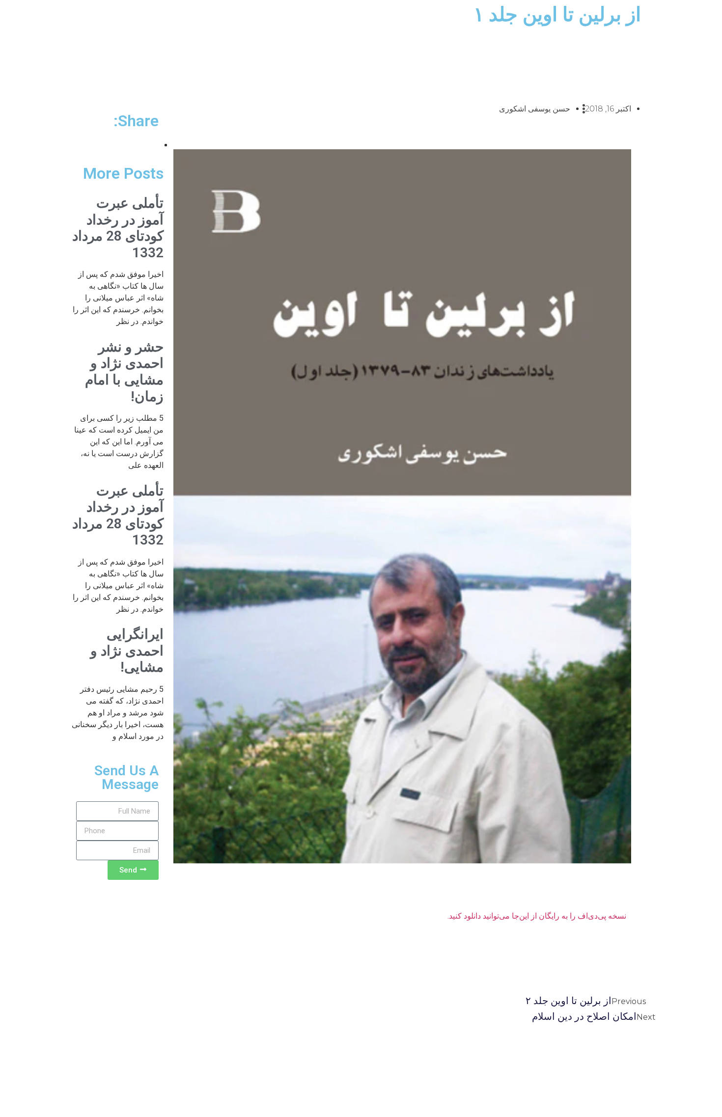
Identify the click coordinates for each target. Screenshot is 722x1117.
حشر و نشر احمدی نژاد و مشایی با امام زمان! (124, 372)
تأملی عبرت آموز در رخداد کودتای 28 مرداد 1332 (118, 228)
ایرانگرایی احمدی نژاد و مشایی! (127, 650)
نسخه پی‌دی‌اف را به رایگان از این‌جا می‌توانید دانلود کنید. (536, 916)
